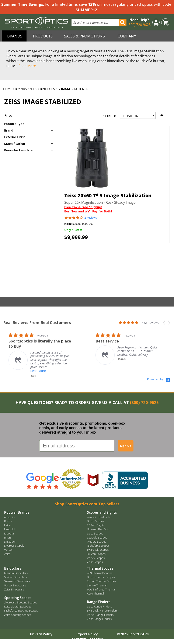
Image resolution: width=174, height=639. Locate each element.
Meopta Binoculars (16, 573)
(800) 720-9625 (139, 24)
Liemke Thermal (97, 585)
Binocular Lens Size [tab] (18, 150)
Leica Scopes (95, 533)
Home (8, 89)
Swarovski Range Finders (102, 610)
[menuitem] (14, 36)
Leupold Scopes (97, 537)
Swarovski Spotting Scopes (20, 602)
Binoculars (49, 89)
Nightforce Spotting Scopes (21, 610)
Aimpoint (9, 517)
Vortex (8, 550)
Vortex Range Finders (100, 615)
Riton (7, 537)
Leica (7, 525)
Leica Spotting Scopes (17, 606)
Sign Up (125, 445)
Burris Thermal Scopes (101, 577)
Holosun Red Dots (98, 529)
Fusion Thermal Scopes (101, 581)
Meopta (9, 533)
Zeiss (33, 89)
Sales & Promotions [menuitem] (84, 36)
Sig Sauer (10, 541)
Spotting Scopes (17, 597)
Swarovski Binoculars (17, 581)
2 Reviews (90, 217)
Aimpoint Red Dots (98, 517)
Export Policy (87, 634)
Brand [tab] (8, 130)
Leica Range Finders (99, 606)
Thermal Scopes (100, 568)
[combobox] (99, 22)
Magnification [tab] (14, 144)
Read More (27, 65)
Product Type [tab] (14, 124)
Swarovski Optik (14, 545)
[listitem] (41, 354)
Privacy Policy (41, 634)
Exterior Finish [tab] (14, 137)
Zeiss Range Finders (99, 619)
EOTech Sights (95, 525)
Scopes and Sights (102, 512)
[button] (156, 22)
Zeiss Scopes (95, 562)
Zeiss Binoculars (14, 589)
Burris (8, 521)
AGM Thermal (95, 593)
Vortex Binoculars (15, 585)
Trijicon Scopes (96, 554)
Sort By (110, 116)
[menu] (87, 36)
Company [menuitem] (127, 36)
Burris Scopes (95, 521)
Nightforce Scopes (98, 545)
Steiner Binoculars (15, 577)
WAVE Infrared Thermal (101, 589)
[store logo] (36, 22)
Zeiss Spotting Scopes (17, 615)
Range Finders (98, 601)
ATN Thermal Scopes (99, 573)
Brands (21, 89)
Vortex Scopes (96, 558)
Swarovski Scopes (98, 550)
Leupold (9, 529)
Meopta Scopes (96, 541)
